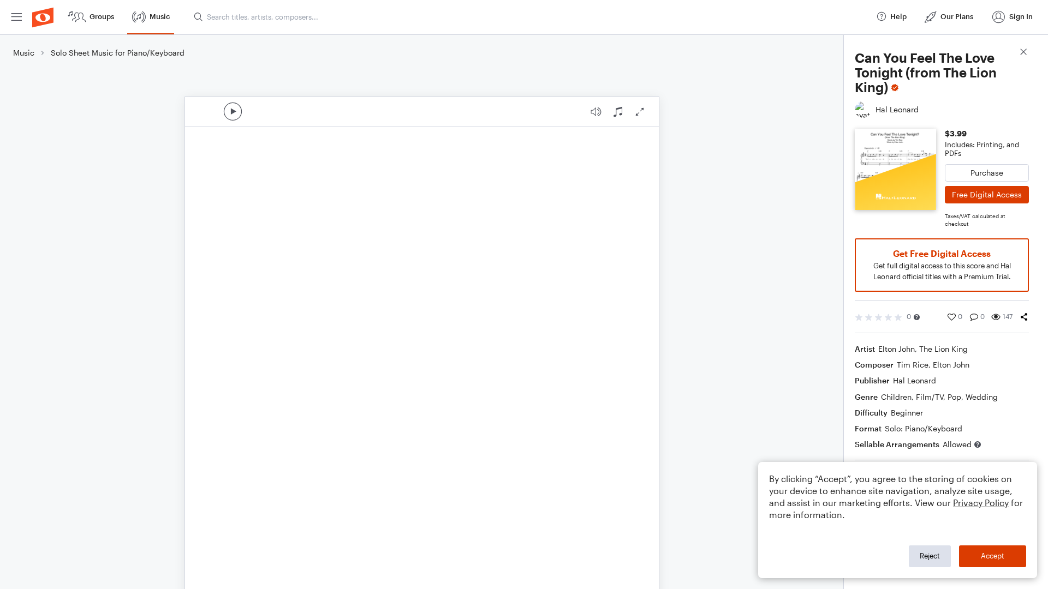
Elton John (896, 348)
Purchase (986, 172)
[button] (916, 317)
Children (896, 396)
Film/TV (929, 396)
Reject (930, 555)
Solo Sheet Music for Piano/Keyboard (117, 52)
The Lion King (943, 348)
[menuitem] (16, 17)
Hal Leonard (914, 380)
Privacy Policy (981, 502)
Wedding (982, 396)
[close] (1023, 53)
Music (23, 52)
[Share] (1024, 317)
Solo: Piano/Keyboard (923, 428)
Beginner (907, 412)
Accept (992, 555)
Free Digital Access (987, 194)
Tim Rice (912, 364)
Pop (954, 396)
